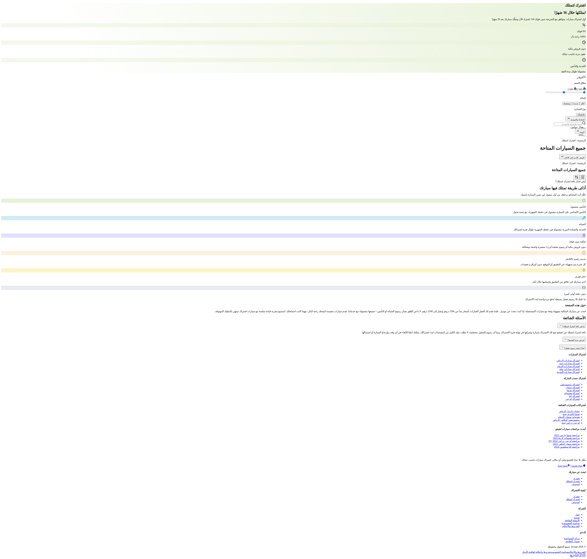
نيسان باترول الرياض (569, 411)
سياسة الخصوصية (571, 523)
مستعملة (567, 103)
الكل (583, 103)
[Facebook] (580, 556)
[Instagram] (584, 556)
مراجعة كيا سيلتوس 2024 (567, 447)
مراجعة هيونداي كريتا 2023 (566, 438)
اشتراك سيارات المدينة (568, 372)
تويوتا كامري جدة (571, 414)
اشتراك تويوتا (573, 390)
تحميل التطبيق (572, 541)
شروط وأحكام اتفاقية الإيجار (536, 552)
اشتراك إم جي (572, 399)
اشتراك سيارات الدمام (568, 366)
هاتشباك (581, 114)
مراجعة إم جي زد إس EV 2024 (564, 441)
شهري (576, 478)
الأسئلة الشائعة (572, 520)
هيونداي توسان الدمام (569, 417)
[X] (571, 556)
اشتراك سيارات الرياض (568, 360)
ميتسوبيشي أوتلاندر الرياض (566, 420)
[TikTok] (573, 556)
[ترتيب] (577, 177)
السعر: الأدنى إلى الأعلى (574, 158)
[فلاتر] (583, 177)
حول (577, 514)
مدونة (577, 517)
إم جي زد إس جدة (571, 423)
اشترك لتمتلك (573, 481)
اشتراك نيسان (573, 387)
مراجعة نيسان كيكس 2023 (566, 444)
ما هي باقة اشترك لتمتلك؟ (573, 326)
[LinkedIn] (576, 556)
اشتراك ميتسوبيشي (570, 384)
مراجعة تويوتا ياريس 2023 (567, 435)
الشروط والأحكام (571, 526)
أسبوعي (576, 484)
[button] (293, 127)
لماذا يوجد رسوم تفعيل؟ (574, 348)
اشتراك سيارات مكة (569, 369)
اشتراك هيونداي (572, 393)
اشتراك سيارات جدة (569, 363)
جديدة (575, 103)
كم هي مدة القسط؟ (576, 340)
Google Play (577, 466)
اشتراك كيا (574, 396)
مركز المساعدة (572, 538)
